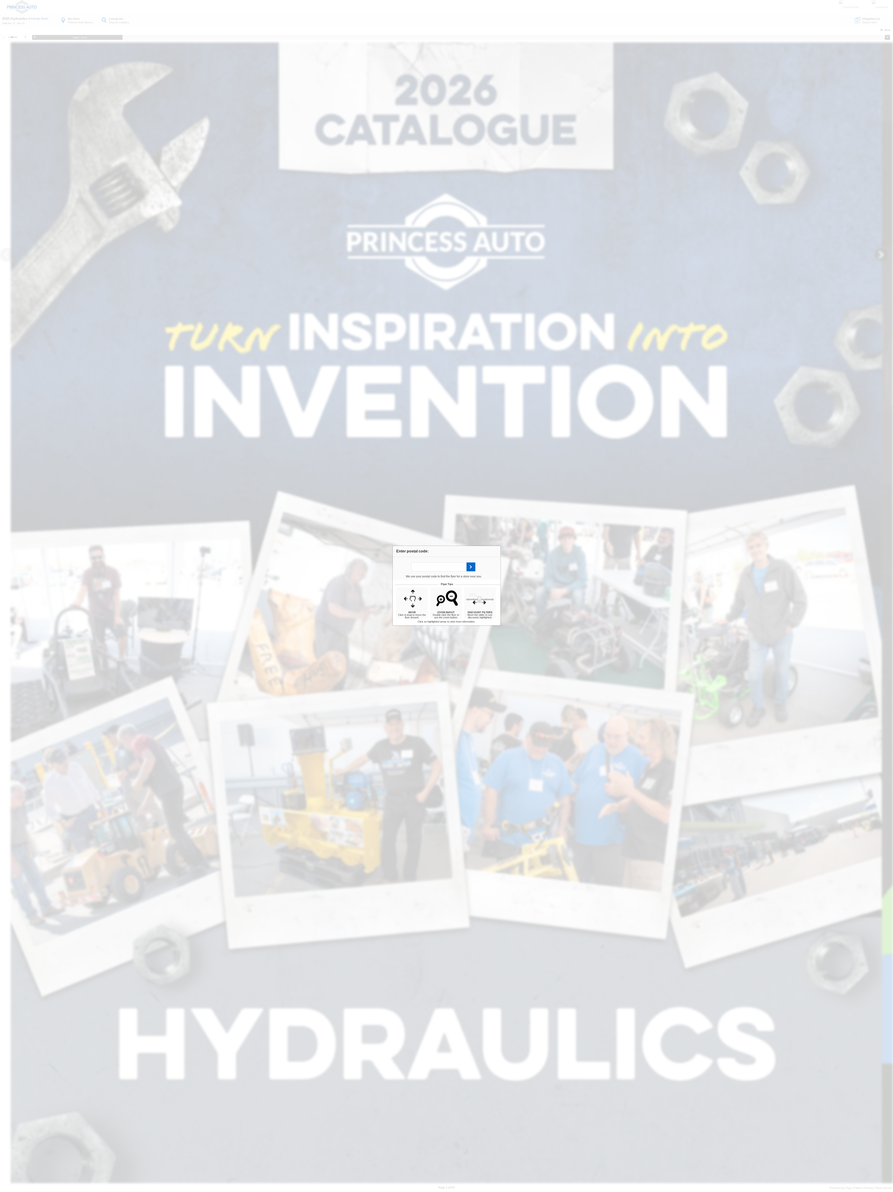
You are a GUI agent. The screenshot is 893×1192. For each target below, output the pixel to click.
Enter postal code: (412, 551)
